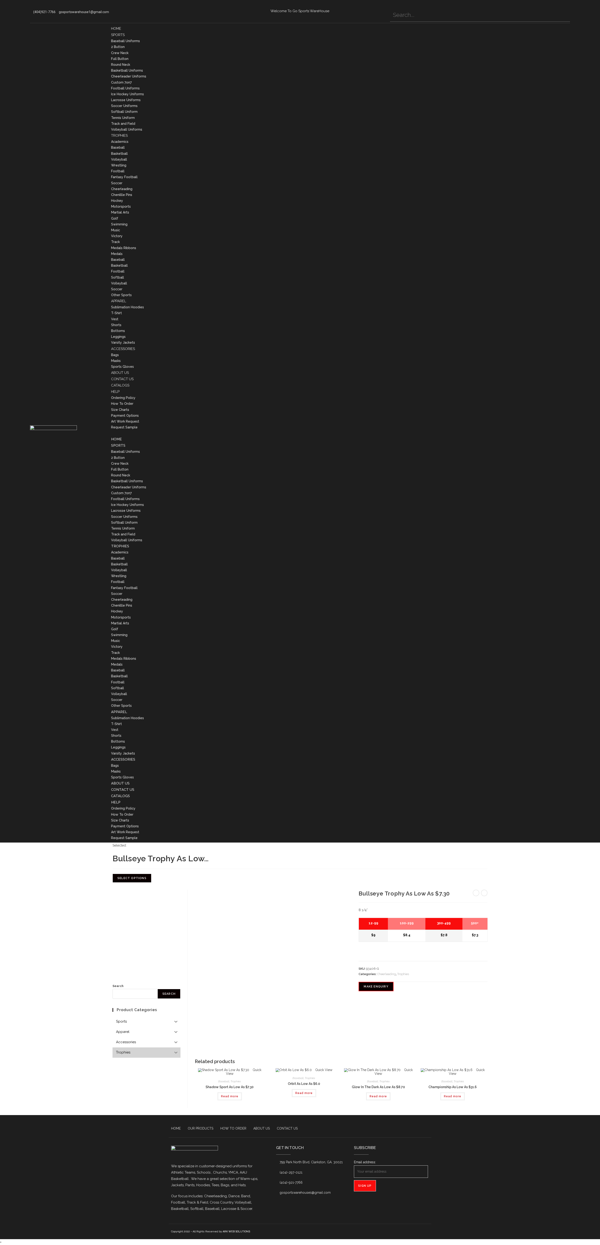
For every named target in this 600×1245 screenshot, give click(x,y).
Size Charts (120, 410)
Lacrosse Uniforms (126, 100)
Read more (229, 1096)
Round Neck (120, 64)
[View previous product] (476, 893)
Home (116, 28)
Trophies (119, 135)
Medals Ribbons (123, 248)
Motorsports (121, 206)
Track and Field (123, 123)
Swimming (119, 224)
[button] (340, 433)
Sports (118, 35)
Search (118, 986)
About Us (120, 373)
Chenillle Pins (121, 195)
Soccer (116, 183)
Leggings (118, 337)
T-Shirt (116, 313)
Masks (116, 361)
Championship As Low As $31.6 (452, 1087)
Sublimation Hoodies (127, 307)
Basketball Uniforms (127, 70)
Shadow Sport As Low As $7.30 (230, 1087)
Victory (117, 236)
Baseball (118, 147)
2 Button (118, 47)
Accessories (123, 349)
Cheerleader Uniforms (128, 76)
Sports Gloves (122, 366)
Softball (117, 277)
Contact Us (122, 379)
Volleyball (119, 159)
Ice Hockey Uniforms (127, 94)
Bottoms (118, 331)
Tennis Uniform (123, 118)
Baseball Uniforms (125, 41)
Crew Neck (119, 53)
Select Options (131, 878)
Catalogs (120, 385)
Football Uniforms (125, 88)
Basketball (119, 153)
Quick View (323, 1070)
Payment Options (125, 415)
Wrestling (118, 165)
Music (115, 230)
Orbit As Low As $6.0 (304, 1084)
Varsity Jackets (123, 342)
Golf (114, 218)
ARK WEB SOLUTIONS (236, 1231)
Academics (119, 142)
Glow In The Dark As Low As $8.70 (378, 1087)
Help (115, 392)
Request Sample (124, 427)
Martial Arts (120, 212)
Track (115, 242)
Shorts (116, 325)
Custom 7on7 (121, 82)
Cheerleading (121, 189)
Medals (117, 254)
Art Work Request (125, 421)
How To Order (122, 403)
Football (117, 171)
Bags (115, 355)
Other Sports (121, 295)
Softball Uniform (124, 112)
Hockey (117, 201)
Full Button (119, 59)
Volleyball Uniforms (126, 129)
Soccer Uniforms (124, 106)
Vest (114, 319)
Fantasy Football (124, 177)
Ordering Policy (123, 398)
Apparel (118, 301)
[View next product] (484, 893)
